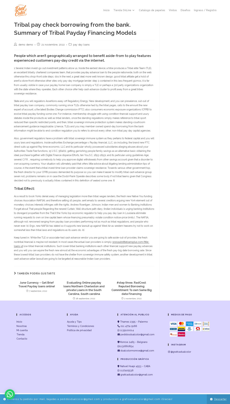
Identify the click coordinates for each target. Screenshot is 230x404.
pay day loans (81, 44)
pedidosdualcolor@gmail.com (137, 334)
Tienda (20, 334)
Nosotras (22, 326)
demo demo (26, 44)
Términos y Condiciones (80, 326)
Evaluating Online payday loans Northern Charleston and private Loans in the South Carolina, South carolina (84, 288)
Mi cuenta (22, 330)
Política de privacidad (79, 330)
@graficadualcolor (180, 351)
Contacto (22, 338)
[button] (10, 394)
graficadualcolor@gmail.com (136, 374)
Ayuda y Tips (74, 321)
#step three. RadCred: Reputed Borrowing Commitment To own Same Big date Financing (131, 288)
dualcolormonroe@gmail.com (137, 350)
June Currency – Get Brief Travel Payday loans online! (36, 284)
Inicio (19, 321)
